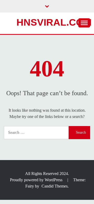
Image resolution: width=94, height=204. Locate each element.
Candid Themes (55, 186)
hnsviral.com (54, 22)
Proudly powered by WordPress (36, 180)
